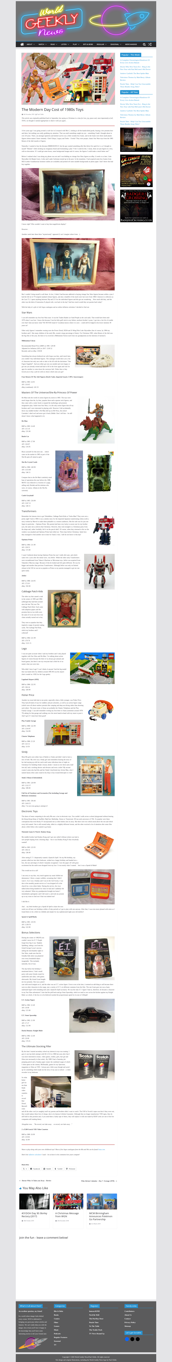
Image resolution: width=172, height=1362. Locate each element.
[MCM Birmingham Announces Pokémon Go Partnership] (102, 1195)
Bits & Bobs (88, 44)
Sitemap (127, 1326)
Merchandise (131, 44)
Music (56, 1330)
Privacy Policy (130, 1322)
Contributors (129, 1311)
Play (75, 44)
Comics (57, 1319)
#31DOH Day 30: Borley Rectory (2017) (34, 1215)
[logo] (33, 1338)
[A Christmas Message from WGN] (68, 1195)
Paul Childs (40, 114)
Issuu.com (101, 1149)
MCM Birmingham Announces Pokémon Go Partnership (100, 1216)
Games (56, 1326)
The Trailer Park (95, 1330)
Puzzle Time (94, 1322)
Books (56, 1315)
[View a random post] (150, 44)
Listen (64, 44)
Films (56, 1322)
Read (53, 44)
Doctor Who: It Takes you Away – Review (36, 1181)
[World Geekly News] (86, 2)
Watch (41, 44)
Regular (100, 44)
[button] (33, 44)
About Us (128, 1315)
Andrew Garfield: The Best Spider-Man (134, 73)
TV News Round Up (96, 1334)
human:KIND (94, 1311)
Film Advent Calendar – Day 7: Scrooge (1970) (97, 1181)
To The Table (94, 1326)
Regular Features (60, 1337)
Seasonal (114, 44)
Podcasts (57, 1334)
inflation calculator (35, 1155)
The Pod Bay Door (96, 1319)
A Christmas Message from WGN (67, 1215)
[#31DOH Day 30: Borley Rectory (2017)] (34, 1195)
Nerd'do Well (94, 1315)
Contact (127, 1319)
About (29, 44)
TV (55, 1345)
